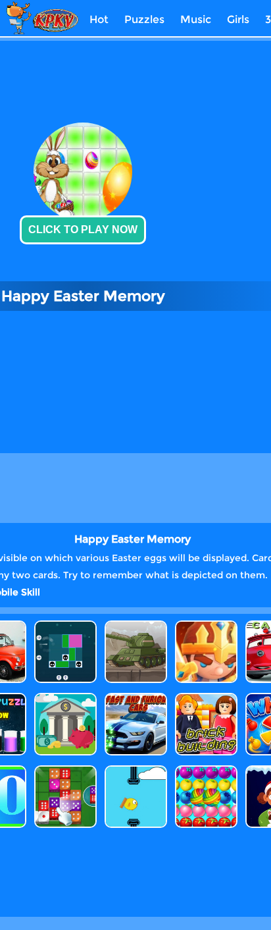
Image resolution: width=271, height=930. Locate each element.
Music (195, 19)
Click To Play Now (82, 229)
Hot (99, 19)
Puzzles (144, 19)
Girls (238, 19)
